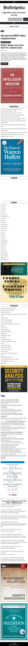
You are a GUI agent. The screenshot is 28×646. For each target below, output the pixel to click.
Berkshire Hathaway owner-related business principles (14, 314)
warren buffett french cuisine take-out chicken (8, 437)
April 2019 (3, 212)
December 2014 (4, 253)
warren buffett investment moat (6, 440)
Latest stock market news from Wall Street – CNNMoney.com (14, 502)
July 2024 (3, 207)
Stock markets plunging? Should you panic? (11, 124)
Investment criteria (5, 329)
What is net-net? (4, 111)
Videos (2, 355)
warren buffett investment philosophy (11, 441)
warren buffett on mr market (8, 447)
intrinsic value (4, 327)
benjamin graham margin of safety (10, 400)
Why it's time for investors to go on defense (11, 509)
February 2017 (4, 240)
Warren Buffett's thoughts (7, 361)
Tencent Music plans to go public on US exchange (12, 540)
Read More (5, 64)
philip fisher (13, 419)
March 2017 (3, 238)
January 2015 (4, 252)
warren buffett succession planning (10, 449)
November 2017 (4, 226)
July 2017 (3, 232)
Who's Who (3, 363)
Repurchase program (6, 345)
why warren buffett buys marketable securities (8, 454)
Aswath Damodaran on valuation (8, 308)
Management (4, 333)
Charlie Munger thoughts (6, 320)
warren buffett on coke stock (14, 444)
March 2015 (3, 250)
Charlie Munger (4, 318)
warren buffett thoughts (4, 452)
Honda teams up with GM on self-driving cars (11, 529)
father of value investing (5, 403)
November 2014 (4, 255)
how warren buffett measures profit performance (9, 412)
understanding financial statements (13, 427)
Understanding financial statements (9, 353)
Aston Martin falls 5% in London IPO (9, 522)
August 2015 (4, 244)
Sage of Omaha (3, 421)
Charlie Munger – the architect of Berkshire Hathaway (13, 120)
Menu (14, 2)
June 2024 (3, 208)
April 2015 (3, 248)
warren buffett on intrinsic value (9, 445)
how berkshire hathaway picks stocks (7, 408)
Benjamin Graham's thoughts (7, 310)
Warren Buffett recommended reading (10, 359)
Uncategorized (4, 351)
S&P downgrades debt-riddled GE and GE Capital (12, 557)
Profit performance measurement (8, 341)
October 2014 (4, 257)
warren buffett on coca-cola (5, 444)
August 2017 (4, 230)
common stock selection (6, 322)
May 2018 (3, 218)
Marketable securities (6, 335)
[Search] (25, 19)
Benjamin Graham (14, 399)
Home (2, 31)
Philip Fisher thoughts (6, 339)
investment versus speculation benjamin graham (14, 418)
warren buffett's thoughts (12, 432)
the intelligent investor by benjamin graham (12, 423)
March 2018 (3, 222)
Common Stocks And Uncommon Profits (10, 323)
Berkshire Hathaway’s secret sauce (9, 118)
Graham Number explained (7, 113)
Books (2, 316)
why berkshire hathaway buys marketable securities (17, 452)
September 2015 (5, 242)
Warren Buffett (3, 429)
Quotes (2, 343)
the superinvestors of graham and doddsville (13, 424)
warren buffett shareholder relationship (19, 448)
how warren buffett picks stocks (12, 415)
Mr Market (3, 337)
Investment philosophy (6, 331)
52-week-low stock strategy (7, 109)
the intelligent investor (16, 421)
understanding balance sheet (5, 426)
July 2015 (3, 246)
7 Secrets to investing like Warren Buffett (10, 132)
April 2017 (3, 236)
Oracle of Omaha (3, 419)
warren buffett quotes (7, 448)
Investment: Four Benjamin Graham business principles (14, 128)
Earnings (3, 325)
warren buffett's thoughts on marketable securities (11, 435)
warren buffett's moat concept (5, 430)
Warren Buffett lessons (6, 357)
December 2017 (4, 224)
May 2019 (3, 210)
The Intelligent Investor (6, 349)
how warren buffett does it (11, 410)
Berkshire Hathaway (5, 312)
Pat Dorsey (8, 419)
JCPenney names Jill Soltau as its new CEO (11, 546)
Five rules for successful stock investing (11, 406)
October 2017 (4, 228)
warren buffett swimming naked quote (11, 451)
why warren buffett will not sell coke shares (13, 456)
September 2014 (5, 259)
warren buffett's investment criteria (12, 429)
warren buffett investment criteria (12, 438)
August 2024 (4, 205)
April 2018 (3, 220)
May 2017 (3, 234)
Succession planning (5, 347)
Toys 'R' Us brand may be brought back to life (11, 534)
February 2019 (4, 214)
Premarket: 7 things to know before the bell (11, 504)
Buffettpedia (14, 8)
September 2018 (5, 216)
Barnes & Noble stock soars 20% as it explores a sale (13, 515)
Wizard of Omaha (3, 459)
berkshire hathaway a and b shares (10, 402)
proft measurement (19, 419)
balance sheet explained (5, 399)
